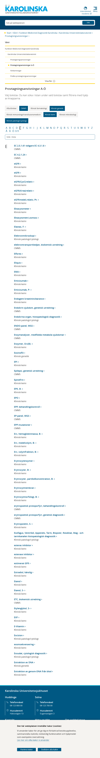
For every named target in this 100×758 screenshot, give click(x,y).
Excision (18, 635)
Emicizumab (20, 280)
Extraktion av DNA (23, 662)
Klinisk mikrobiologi (68, 114)
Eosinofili (19, 352)
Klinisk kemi (50, 114)
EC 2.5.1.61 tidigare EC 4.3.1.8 (29, 145)
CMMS (23, 108)
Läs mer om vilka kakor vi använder (33, 740)
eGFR (17, 163)
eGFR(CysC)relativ (23, 181)
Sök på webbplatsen (15, 23)
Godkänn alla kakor (49, 750)
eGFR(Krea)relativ (23, 190)
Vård (15, 33)
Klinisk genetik (57, 108)
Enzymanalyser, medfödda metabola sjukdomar (39, 334)
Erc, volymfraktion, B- (25, 451)
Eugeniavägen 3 (47, 713)
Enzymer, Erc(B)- (22, 343)
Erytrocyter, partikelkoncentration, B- (33, 478)
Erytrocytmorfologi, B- (26, 496)
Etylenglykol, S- (22, 608)
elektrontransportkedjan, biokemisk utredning (38, 244)
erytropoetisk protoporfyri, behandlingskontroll (39, 505)
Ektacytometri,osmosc (25, 217)
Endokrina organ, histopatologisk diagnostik (37, 316)
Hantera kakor (26, 750)
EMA (16, 271)
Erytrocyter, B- (21, 469)
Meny (95, 11)
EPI (15, 361)
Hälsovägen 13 (16, 713)
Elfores (17, 253)
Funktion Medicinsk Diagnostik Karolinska (38, 33)
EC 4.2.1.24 (19, 154)
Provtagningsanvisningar (16, 36)
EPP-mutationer (22, 424)
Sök (88, 22)
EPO (16, 397)
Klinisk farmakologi (39, 108)
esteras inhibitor (22, 545)
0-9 (17, 131)
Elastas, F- (19, 226)
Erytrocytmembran (24, 487)
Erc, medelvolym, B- (24, 442)
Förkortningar (15, 70)
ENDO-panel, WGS (23, 325)
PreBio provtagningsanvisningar (23, 76)
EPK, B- (17, 388)
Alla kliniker (11, 108)
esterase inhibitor (23, 554)
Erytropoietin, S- (22, 523)
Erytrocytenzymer (23, 460)
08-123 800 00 (16, 705)
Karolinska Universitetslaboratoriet (75, 33)
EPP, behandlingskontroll (27, 406)
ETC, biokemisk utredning (27, 599)
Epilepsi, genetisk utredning (28, 370)
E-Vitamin (19, 626)
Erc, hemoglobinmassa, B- (27, 433)
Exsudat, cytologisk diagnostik (30, 653)
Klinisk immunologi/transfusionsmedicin (24, 114)
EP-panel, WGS (21, 415)
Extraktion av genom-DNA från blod (32, 671)
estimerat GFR (21, 563)
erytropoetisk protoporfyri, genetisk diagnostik (39, 514)
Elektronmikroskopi (24, 235)
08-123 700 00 (46, 705)
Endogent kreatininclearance (29, 298)
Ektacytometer (21, 208)
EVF (16, 617)
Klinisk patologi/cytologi (17, 120)
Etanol (17, 581)
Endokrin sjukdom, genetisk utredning (34, 307)
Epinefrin (19, 379)
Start (9, 33)
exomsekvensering (24, 644)
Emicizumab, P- (22, 289)
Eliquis (17, 262)
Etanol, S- (19, 590)
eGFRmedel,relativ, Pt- (25, 199)
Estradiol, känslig (23, 572)
